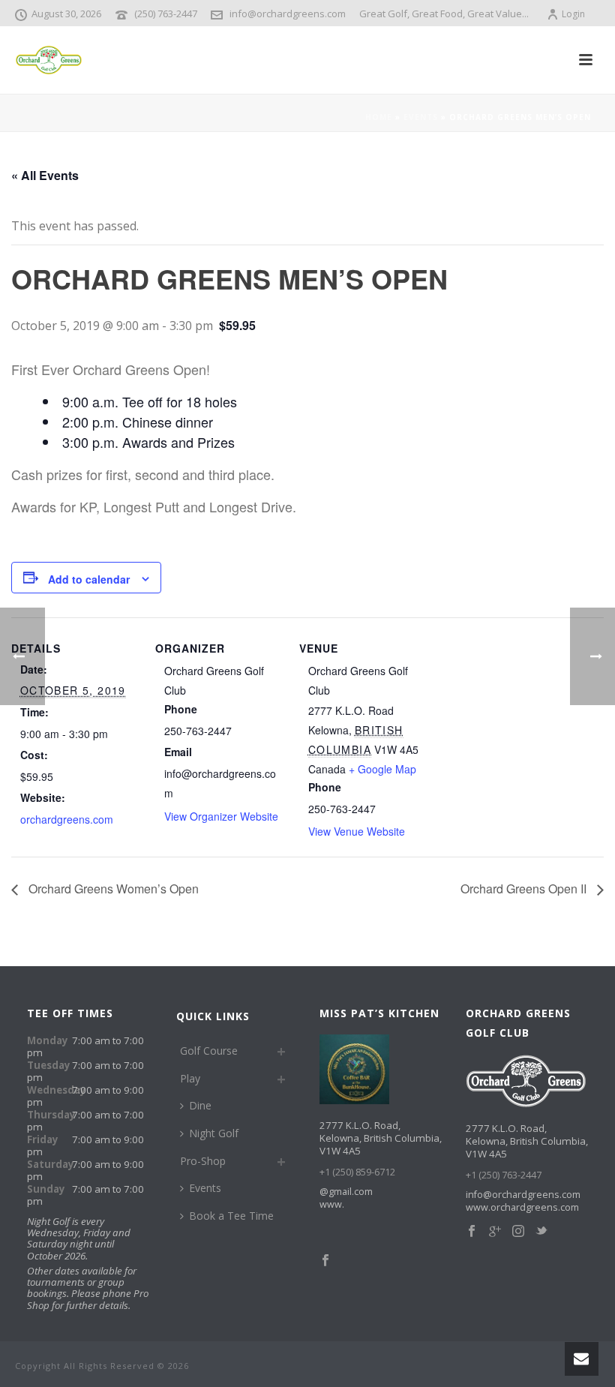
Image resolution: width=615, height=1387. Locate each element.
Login (573, 14)
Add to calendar (89, 579)
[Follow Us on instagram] (518, 1231)
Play (190, 1078)
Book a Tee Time (231, 1215)
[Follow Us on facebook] (472, 1231)
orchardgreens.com (66, 819)
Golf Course (209, 1050)
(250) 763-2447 (165, 13)
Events (421, 117)
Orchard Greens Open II (525, 888)
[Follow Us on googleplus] (495, 1231)
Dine (200, 1105)
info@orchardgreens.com (288, 13)
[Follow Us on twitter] (542, 1231)
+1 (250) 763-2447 (504, 1175)
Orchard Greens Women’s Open (112, 888)
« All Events (45, 175)
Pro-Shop (203, 1161)
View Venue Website (356, 831)
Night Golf (213, 1133)
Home (378, 117)
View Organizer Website (221, 816)
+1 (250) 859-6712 (357, 1172)
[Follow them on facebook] (326, 1261)
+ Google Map (382, 768)
